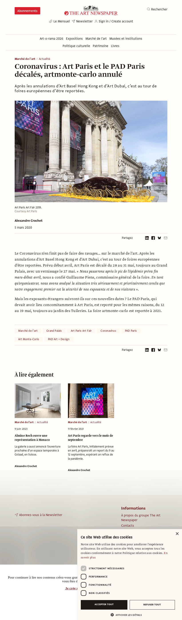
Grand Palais (54, 331)
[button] (128, 614)
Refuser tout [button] (152, 604)
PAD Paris (131, 331)
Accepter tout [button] (104, 604)
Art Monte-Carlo (28, 339)
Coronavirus (108, 331)
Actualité (44, 59)
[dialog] (129, 574)
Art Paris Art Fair (81, 331)
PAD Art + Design (58, 339)
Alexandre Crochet (29, 220)
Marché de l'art (25, 59)
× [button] (177, 534)
